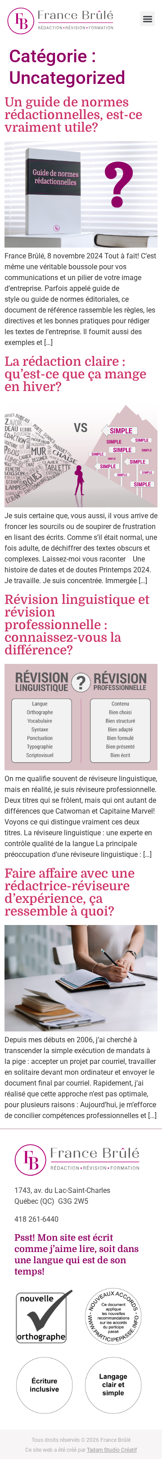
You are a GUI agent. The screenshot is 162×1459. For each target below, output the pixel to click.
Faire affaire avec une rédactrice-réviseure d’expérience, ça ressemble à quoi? (69, 892)
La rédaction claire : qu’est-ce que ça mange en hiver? (75, 374)
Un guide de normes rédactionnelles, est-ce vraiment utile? (73, 115)
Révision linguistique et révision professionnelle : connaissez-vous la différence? (76, 625)
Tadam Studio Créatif (112, 1450)
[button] (147, 18)
